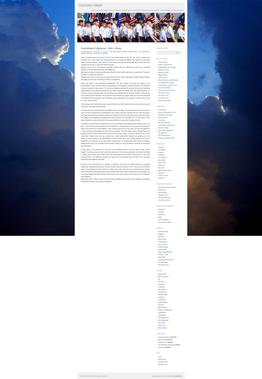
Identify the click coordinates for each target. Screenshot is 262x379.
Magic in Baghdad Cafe (165, 252)
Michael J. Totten (163, 254)
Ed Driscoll (161, 155)
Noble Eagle (161, 257)
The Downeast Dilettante (165, 130)
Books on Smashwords (165, 65)
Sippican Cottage (163, 128)
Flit (159, 279)
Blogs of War (162, 239)
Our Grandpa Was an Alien (166, 82)
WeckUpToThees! (163, 265)
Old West (130, 52)
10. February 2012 (86, 52)
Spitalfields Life (162, 195)
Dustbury (161, 152)
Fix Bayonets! (162, 249)
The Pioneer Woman (164, 135)
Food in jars (161, 120)
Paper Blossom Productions (166, 125)
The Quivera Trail (163, 95)
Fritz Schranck (162, 157)
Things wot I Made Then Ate (166, 138)
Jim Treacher (162, 289)
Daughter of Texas (163, 70)
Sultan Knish (162, 315)
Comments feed (163, 362)
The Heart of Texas (164, 93)
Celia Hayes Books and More (167, 187)
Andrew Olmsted (163, 231)
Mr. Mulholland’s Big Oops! (166, 345)
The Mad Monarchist (164, 197)
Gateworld (161, 214)
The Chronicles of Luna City (166, 90)
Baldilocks (161, 234)
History (124, 52)
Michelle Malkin (162, 294)
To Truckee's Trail (163, 98)
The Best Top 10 (163, 175)
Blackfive (161, 236)
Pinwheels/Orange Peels (165, 259)
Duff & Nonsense (163, 276)
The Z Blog (161, 323)
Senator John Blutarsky (165, 310)
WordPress (178, 376)
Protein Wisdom (163, 302)
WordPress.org (162, 364)
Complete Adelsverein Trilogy (167, 67)
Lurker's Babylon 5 (163, 219)
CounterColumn (162, 242)
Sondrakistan (162, 312)
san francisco (97, 53)
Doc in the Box (162, 244)
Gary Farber (161, 160)
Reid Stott (161, 168)
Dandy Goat (161, 190)
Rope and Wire (162, 192)
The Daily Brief (91, 5)
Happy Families (162, 75)
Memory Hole (162, 340)
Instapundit (161, 287)
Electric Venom (162, 117)
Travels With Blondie (164, 100)
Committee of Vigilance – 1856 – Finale (101, 48)
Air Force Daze (162, 62)
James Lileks (162, 162)
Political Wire (162, 299)
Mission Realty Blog (164, 122)
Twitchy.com (162, 325)
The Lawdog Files (163, 320)
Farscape (161, 212)
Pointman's (161, 165)
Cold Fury (161, 147)
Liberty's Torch (162, 292)
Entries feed (161, 359)
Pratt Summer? (162, 342)
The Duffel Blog (162, 262)
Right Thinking (162, 307)
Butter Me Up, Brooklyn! (165, 115)
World (135, 52)
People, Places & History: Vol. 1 (167, 85)
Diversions (161, 347)
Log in (160, 357)
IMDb (159, 217)
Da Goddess (162, 150)
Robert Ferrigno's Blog (164, 170)
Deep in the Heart (163, 72)
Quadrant (161, 305)
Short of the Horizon (164, 337)
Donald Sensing (163, 247)
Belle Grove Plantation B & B (167, 112)
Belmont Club (162, 274)
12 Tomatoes (162, 110)
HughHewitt (161, 284)
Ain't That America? (115, 52)
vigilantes (105, 53)
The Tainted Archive (164, 200)
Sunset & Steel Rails (164, 88)
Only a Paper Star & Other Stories (168, 80)
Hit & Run (161, 282)
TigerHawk (161, 178)
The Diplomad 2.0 (163, 317)
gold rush (89, 53)
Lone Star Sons (162, 77)
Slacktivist (161, 173)
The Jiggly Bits (162, 133)
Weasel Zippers (162, 328)
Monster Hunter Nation (165, 222)
